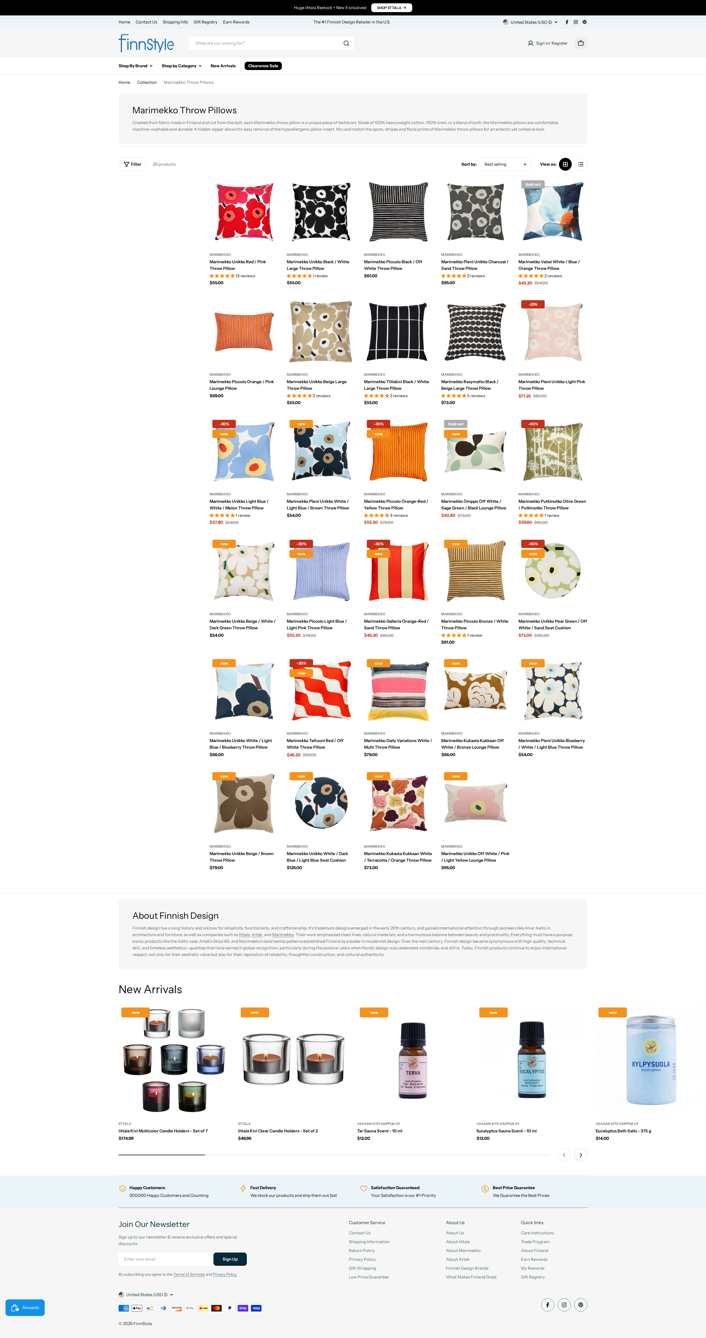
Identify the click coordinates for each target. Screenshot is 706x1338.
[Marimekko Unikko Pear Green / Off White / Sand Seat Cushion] (552, 571)
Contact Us (146, 22)
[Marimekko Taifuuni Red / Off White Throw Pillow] (321, 690)
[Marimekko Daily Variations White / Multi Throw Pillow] (398, 690)
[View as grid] (565, 164)
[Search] (346, 43)
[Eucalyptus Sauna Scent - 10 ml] (532, 1060)
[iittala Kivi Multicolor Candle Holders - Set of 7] (174, 1060)
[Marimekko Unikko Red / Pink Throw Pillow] (244, 212)
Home (124, 22)
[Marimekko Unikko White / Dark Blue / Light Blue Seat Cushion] (321, 803)
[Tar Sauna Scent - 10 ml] (412, 1060)
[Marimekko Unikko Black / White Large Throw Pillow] (321, 212)
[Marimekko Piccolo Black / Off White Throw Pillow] (398, 212)
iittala (125, 1124)
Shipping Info (175, 22)
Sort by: (469, 164)
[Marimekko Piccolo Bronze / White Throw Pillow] (475, 571)
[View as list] (580, 164)
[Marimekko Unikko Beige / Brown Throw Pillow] (244, 803)
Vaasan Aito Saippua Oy (378, 1124)
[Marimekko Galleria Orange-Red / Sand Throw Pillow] (398, 571)
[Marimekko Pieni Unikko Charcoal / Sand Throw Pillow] (475, 212)
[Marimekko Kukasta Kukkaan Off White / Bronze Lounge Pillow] (475, 690)
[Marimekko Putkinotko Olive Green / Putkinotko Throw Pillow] (552, 451)
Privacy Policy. (225, 1274)
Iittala (244, 934)
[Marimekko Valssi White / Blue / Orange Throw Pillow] (552, 212)
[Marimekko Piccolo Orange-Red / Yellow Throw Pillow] (398, 451)
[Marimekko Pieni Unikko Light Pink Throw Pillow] (552, 331)
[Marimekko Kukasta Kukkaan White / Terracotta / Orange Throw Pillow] (398, 803)
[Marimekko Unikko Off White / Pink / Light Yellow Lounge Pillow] (475, 803)
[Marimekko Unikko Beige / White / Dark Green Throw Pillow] (244, 571)
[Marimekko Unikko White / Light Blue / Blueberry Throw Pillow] (244, 690)
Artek (257, 934)
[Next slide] (580, 1155)
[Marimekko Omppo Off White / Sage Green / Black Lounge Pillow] (475, 451)
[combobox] (271, 43)
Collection (147, 82)
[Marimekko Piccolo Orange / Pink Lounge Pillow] (244, 331)
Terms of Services (189, 1274)
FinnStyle (142, 1323)
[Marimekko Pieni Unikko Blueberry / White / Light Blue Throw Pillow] (552, 690)
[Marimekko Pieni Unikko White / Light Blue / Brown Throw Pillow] (321, 451)
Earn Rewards (236, 22)
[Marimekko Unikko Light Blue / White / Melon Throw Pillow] (244, 451)
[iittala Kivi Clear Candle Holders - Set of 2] (293, 1060)
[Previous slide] (564, 1155)
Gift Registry (206, 22)
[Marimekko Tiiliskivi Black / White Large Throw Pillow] (398, 331)
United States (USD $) (531, 22)
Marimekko (220, 254)
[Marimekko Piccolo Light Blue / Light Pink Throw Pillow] (321, 571)
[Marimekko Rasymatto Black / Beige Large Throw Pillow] (475, 331)
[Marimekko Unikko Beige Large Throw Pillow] (321, 331)
